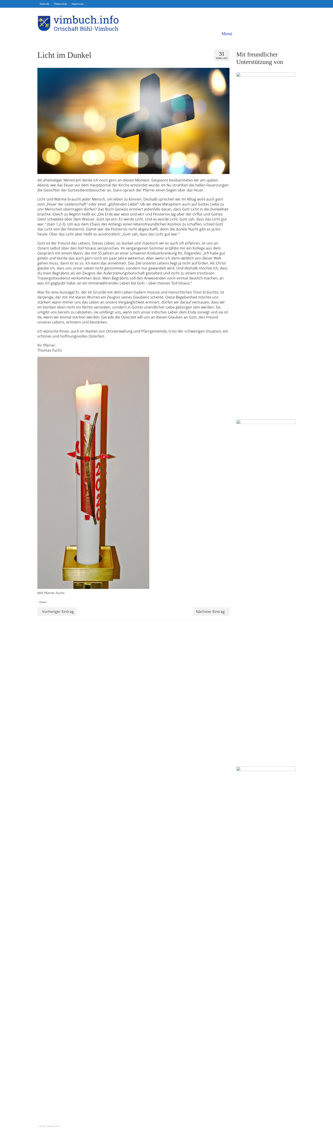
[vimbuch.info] (78, 23)
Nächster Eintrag (210, 611)
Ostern (43, 602)
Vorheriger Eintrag (58, 611)
